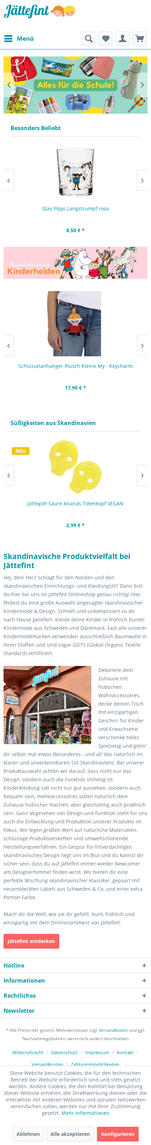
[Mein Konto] (123, 39)
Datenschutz (64, 1052)
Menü (25, 38)
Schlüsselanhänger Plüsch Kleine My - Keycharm (75, 366)
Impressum (97, 1052)
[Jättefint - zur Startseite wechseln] (40, 16)
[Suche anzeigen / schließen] (88, 39)
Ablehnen (28, 1134)
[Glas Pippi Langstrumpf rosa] (75, 172)
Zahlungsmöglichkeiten (95, 1064)
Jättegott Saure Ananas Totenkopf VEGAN (75, 503)
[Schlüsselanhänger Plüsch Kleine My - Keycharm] (75, 323)
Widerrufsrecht (28, 1052)
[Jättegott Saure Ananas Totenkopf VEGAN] (75, 467)
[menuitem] (18, 39)
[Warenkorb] (140, 39)
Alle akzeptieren (70, 1134)
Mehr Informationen (85, 1113)
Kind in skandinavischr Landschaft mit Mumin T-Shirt (75, 85)
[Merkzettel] (105, 39)
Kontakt (125, 1052)
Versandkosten (113, 1030)
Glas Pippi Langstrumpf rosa (75, 208)
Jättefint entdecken (31, 941)
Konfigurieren (117, 1134)
